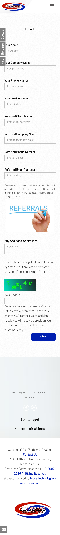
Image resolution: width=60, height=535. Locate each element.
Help (2, 62)
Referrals (2, 49)
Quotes (2, 34)
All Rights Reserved (34, 474)
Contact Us (30, 454)
